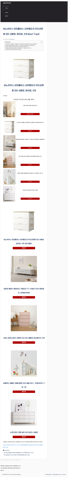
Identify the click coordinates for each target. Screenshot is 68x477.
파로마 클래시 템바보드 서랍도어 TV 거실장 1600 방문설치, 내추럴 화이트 (20, 45)
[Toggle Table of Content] (41, 42)
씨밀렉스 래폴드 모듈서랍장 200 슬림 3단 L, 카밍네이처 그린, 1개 (18, 48)
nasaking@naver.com (57, 474)
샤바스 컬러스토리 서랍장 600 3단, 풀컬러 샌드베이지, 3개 (17, 46)
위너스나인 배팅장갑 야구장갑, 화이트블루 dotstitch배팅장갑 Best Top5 (18, 452)
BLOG (6, 16)
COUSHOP (6, 450)
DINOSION (7, 3)
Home (6, 12)
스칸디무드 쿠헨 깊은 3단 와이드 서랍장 (13, 49)
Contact (64, 474)
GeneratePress (17, 474)
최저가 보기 (30, 164)
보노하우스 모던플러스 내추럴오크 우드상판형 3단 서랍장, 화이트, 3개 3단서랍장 (21, 44)
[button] (4, 20)
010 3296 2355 (48, 474)
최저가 (24, 248)
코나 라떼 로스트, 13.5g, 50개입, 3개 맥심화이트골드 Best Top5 (17, 454)
